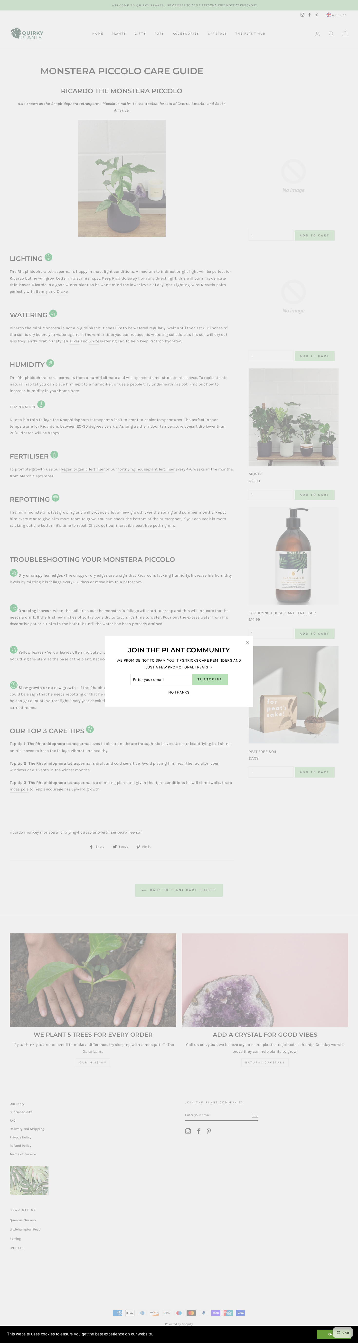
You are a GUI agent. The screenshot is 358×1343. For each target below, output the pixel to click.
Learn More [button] (165, 1334)
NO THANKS (179, 692)
